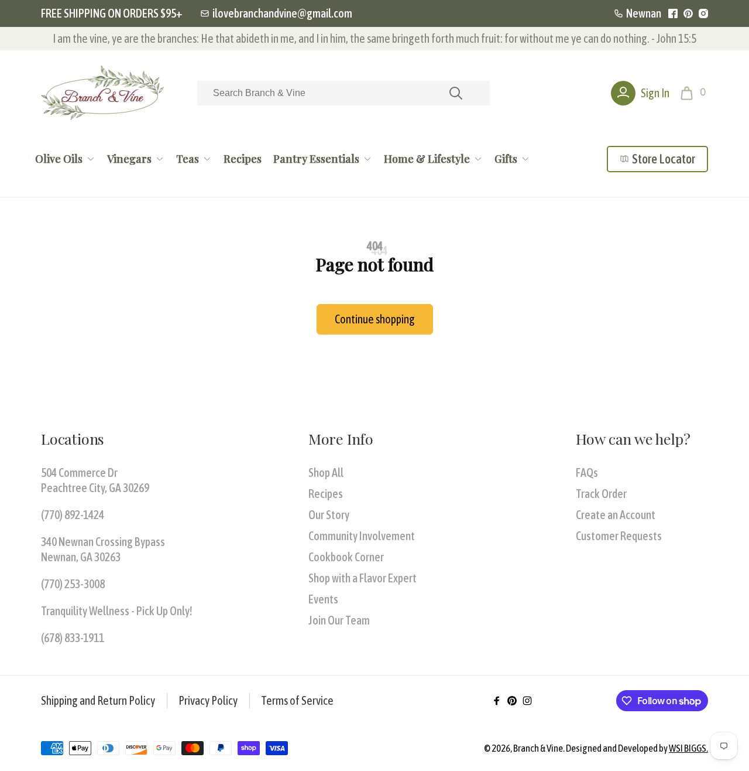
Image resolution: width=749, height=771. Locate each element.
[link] (276, 13)
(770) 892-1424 (72, 514)
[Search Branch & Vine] (456, 93)
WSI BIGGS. (688, 748)
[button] (694, 93)
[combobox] (343, 93)
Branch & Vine (538, 748)
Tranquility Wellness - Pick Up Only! (117, 611)
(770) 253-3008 (73, 584)
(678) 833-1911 (72, 637)
